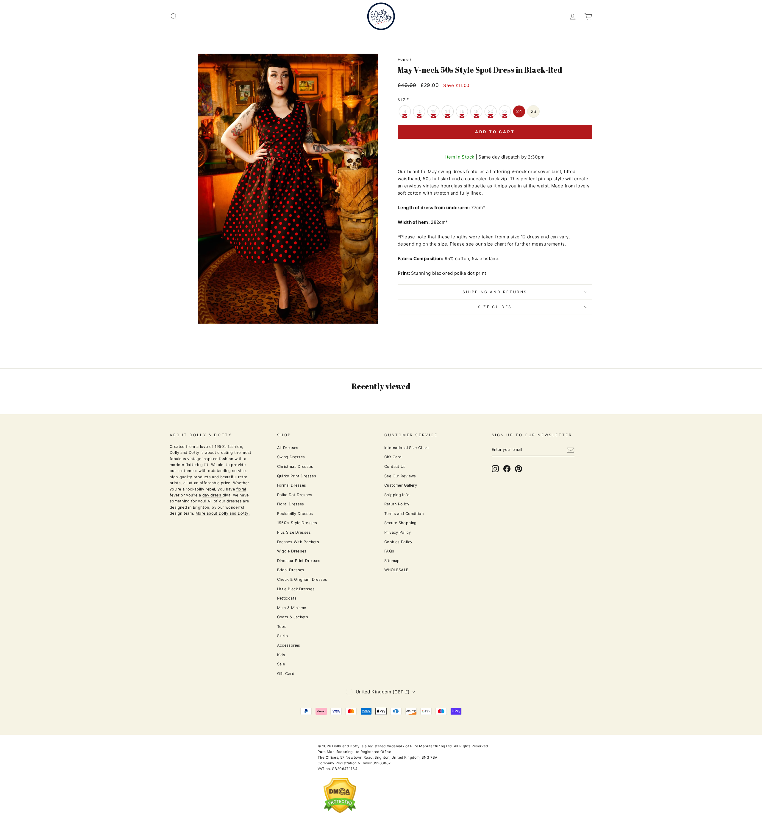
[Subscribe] (570, 450)
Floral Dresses (290, 504)
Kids (281, 655)
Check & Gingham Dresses (302, 579)
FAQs (389, 551)
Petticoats (287, 598)
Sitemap (392, 560)
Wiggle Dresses (292, 551)
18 (476, 111)
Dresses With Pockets (298, 542)
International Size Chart (406, 447)
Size (404, 99)
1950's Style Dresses (297, 523)
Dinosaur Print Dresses (299, 560)
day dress (212, 495)
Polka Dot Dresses (294, 495)
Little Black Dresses (296, 589)
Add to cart (495, 131)
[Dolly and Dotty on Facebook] (506, 468)
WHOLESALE (396, 570)
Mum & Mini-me (291, 608)
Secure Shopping (400, 523)
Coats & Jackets (292, 617)
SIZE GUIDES (495, 307)
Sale (281, 664)
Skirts (282, 636)
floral (241, 489)
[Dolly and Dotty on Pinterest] (518, 468)
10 (419, 111)
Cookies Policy (398, 542)
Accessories (288, 645)
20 (491, 111)
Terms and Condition (404, 513)
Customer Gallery (400, 485)
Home (403, 59)
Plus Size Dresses (294, 532)
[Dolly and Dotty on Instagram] (495, 468)
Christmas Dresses (295, 466)
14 (447, 111)
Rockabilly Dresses (295, 513)
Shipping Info (397, 495)
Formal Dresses (291, 485)
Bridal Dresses (291, 570)
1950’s (221, 446)
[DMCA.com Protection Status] (340, 818)
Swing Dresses (291, 457)
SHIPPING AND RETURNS (495, 292)
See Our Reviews (400, 476)
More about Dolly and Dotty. (223, 513)
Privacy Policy (397, 532)
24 (519, 111)
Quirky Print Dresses (296, 476)
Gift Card (285, 673)
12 (433, 111)
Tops (282, 626)
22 (505, 111)
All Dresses (288, 447)
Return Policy (396, 504)
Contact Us (395, 466)
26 (533, 111)
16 (462, 111)
